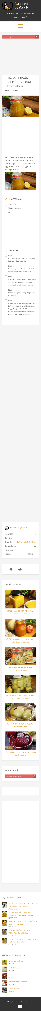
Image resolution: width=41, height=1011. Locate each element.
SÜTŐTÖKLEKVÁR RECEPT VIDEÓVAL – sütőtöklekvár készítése (20, 640)
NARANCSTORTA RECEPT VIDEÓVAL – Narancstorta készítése (23, 922)
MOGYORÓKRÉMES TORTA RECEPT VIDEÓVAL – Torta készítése (22, 931)
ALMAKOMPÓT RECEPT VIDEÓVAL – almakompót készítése (20, 725)
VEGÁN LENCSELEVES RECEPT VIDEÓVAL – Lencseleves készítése (21, 914)
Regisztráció (14, 13)
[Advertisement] (20, 53)
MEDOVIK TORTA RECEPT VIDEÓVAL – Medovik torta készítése (23, 940)
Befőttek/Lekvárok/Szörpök (26, 542)
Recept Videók (22, 528)
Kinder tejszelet (14, 988)
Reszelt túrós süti (15, 975)
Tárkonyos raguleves (16, 961)
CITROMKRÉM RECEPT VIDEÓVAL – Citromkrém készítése (20, 612)
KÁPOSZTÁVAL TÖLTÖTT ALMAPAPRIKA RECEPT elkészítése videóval (20, 697)
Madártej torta (14, 968)
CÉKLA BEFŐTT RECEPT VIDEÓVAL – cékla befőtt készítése (20, 753)
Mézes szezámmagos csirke (18, 982)
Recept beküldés (21, 17)
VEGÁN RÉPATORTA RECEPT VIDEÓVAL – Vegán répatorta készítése (24, 905)
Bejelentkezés (28, 13)
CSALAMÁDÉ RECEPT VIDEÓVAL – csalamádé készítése (20, 668)
